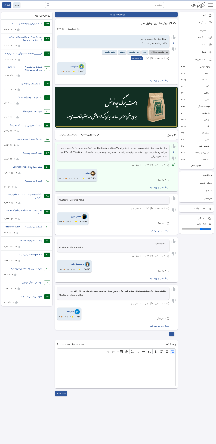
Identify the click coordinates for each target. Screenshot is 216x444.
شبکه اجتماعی (205, 183)
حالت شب (201, 218)
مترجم (209, 190)
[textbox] (116, 370)
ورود (17, 4)
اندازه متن (201, 224)
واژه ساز (208, 198)
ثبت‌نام (7, 4)
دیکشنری (207, 175)
